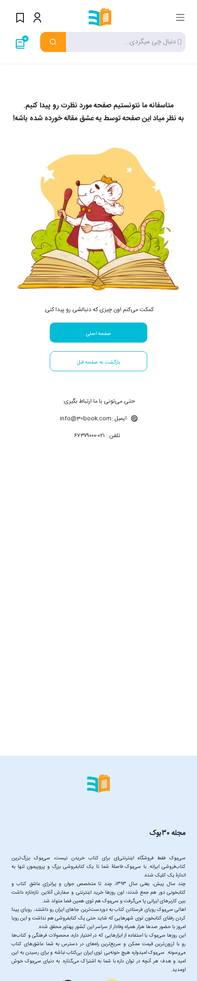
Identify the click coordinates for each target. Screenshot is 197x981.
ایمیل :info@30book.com (94, 418)
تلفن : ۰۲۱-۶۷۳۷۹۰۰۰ (97, 435)
